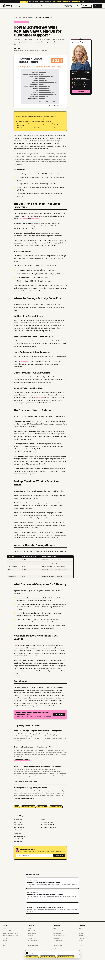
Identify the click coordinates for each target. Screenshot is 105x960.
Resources (44, 6)
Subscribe (59, 855)
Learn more (81, 91)
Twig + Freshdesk (19, 827)
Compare (55, 943)
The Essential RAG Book (59, 935)
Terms (80, 943)
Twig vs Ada (17, 841)
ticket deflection (28, 806)
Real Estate (30, 935)
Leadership (81, 930)
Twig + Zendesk (18, 822)
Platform (5, 928)
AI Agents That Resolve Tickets (10, 933)
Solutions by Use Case (58, 930)
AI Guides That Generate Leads (10, 935)
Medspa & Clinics (32, 933)
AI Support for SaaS (47, 822)
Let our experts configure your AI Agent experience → (68, 1)
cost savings (42, 806)
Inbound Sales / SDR (33, 940)
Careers (81, 933)
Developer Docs (57, 933)
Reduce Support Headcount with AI (25, 781)
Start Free (97, 6)
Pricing (18, 6)
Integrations (5, 938)
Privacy (81, 940)
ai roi (16, 806)
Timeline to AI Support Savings (24, 798)
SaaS (29, 943)
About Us (81, 928)
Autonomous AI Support (8, 930)
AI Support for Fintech (47, 824)
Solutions (34, 6)
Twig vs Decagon (19, 836)
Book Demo (86, 6)
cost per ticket (55, 806)
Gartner (25, 219)
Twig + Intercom (18, 824)
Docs (4, 945)
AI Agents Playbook (58, 940)
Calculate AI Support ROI (22, 759)
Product (25, 6)
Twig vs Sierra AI (18, 838)
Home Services (32, 938)
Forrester (35, 219)
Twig (15, 645)
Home (15, 17)
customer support (28, 17)
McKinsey (24, 361)
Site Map (81, 945)
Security (5, 940)
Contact (81, 935)
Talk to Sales (82, 938)
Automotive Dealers (33, 930)
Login (76, 6)
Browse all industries (33, 945)
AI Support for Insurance (48, 827)
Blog (20, 17)
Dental (29, 928)
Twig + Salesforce (19, 830)
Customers (56, 938)
